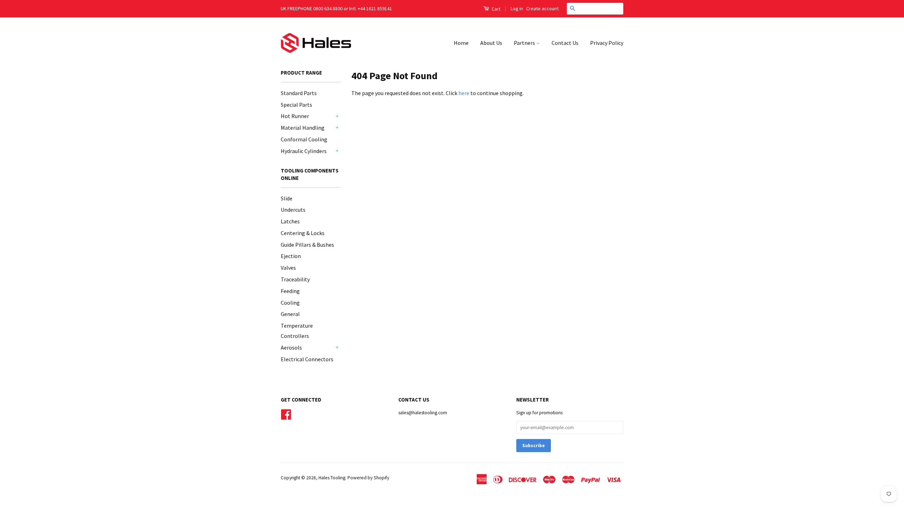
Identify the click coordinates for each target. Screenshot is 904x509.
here (463, 92)
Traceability (295, 279)
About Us (491, 42)
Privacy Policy (606, 42)
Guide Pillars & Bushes (307, 244)
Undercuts (293, 209)
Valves (288, 267)
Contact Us (565, 42)
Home (461, 42)
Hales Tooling (332, 478)
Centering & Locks (303, 232)
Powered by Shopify (368, 478)
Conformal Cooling (304, 139)
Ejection (291, 255)
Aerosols (291, 347)
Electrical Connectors (307, 359)
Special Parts (296, 104)
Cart (495, 9)
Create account (542, 8)
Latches (290, 221)
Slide (286, 198)
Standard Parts (299, 92)
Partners (525, 42)
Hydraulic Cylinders (304, 150)
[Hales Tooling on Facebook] (286, 414)
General (290, 313)
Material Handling (303, 127)
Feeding (290, 290)
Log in (517, 8)
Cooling (290, 302)
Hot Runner (295, 115)
